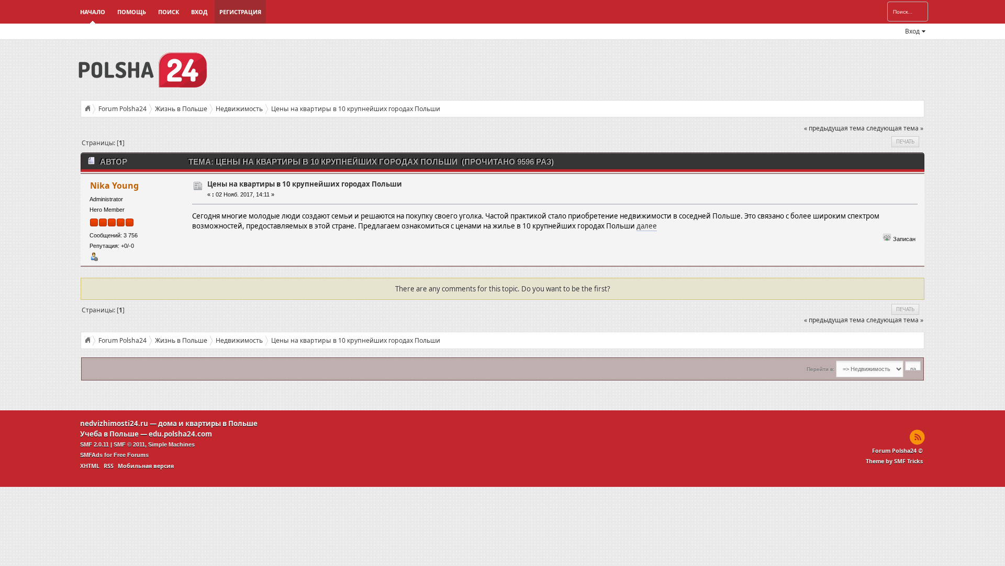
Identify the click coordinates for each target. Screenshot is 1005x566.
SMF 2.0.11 (94, 444)
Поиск (168, 12)
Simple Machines (171, 444)
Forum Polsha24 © (897, 450)
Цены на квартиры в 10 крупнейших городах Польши (304, 184)
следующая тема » (894, 128)
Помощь (131, 12)
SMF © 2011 (129, 444)
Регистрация (240, 12)
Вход (199, 12)
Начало (92, 12)
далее (646, 226)
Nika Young (114, 185)
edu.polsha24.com (180, 434)
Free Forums (131, 455)
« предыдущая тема (834, 128)
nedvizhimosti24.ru (114, 423)
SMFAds (91, 455)
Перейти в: (820, 369)
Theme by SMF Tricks (894, 461)
